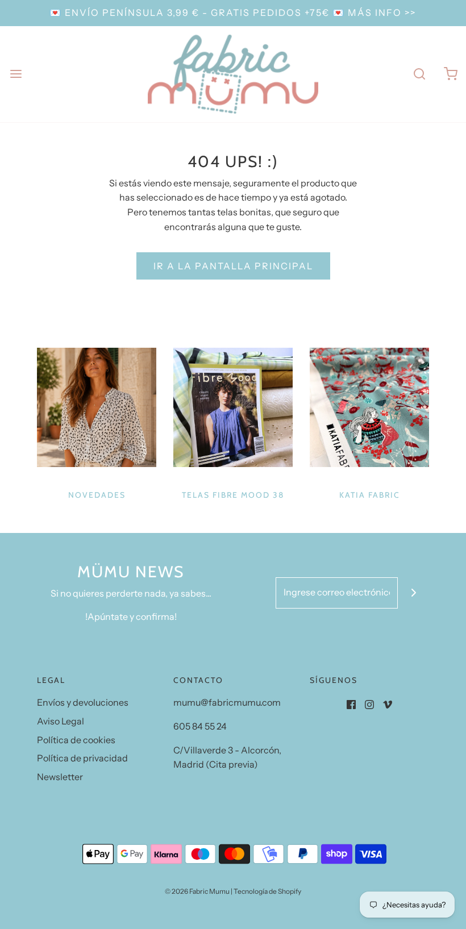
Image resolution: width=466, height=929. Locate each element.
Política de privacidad (82, 758)
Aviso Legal (60, 721)
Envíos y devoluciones (82, 702)
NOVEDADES (97, 495)
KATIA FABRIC (369, 495)
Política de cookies (76, 739)
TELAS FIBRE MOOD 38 (233, 495)
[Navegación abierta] (15, 74)
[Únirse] (413, 593)
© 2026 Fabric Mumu (197, 891)
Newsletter (60, 776)
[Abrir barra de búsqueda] (419, 74)
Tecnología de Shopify (267, 891)
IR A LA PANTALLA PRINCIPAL (233, 266)
